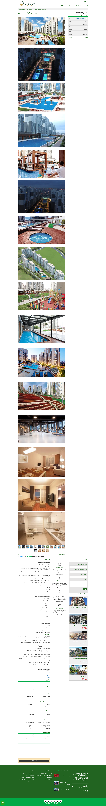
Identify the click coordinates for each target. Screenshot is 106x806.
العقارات (64, 5)
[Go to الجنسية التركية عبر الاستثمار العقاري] (56, 776)
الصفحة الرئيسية (22, 9)
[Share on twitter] (23, 556)
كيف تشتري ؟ (69, 5)
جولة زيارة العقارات (48, 779)
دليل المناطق (81, 5)
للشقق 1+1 (48, 672)
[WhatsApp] (3, 803)
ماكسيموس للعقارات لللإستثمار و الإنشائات (44, 773)
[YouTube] (45, 801)
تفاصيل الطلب (38, 556)
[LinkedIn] (57, 801)
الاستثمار (74, 5)
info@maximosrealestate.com (83, 787)
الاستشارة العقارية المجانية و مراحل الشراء (44, 775)
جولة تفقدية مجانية (59, 616)
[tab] (19, 546)
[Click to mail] (25, 556)
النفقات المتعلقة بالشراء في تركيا (28, 777)
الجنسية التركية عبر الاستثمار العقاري (65, 775)
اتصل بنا (86, 5)
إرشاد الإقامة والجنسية (59, 601)
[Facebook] (48, 801)
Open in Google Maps (80, 18)
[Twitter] (51, 801)
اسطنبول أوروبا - (30, 9)
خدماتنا (77, 5)
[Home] (62, 5)
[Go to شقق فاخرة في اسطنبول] (56, 790)
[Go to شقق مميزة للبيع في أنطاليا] (56, 783)
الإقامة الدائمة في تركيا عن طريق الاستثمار (26, 779)
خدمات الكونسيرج (49, 780)
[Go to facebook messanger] (21, 557)
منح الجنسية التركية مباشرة (29, 780)
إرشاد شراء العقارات (59, 574)
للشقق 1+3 (48, 677)
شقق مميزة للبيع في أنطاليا (65, 782)
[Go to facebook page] (18, 556)
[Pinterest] (60, 801)
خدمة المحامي (49, 777)
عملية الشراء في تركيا (30, 775)
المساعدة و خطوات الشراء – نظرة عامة (27, 773)
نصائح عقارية (32, 782)
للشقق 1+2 (48, 675)
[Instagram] (54, 801)
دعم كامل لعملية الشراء (59, 587)
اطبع (30, 556)
